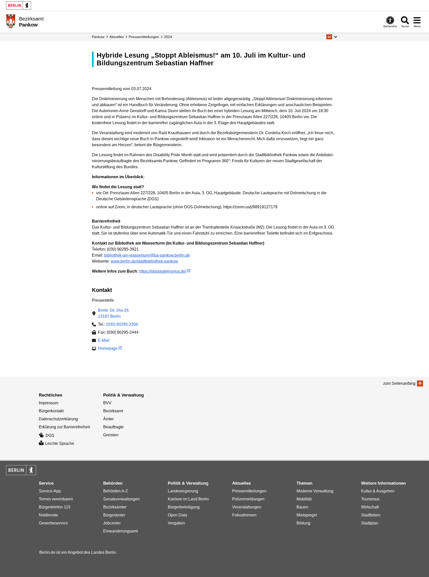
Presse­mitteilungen (144, 37)
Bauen (302, 507)
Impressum (48, 403)
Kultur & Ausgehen (377, 491)
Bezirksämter (114, 507)
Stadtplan (369, 523)
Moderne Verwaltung (315, 491)
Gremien (110, 435)
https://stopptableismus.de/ (162, 271)
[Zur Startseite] (10, 21)
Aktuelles (116, 37)
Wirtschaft (370, 507)
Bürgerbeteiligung (184, 507)
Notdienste (48, 515)
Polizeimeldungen (248, 499)
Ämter (108, 419)
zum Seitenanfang (399, 383)
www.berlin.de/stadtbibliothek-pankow (144, 261)
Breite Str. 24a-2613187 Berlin (113, 313)
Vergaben (176, 523)
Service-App (50, 491)
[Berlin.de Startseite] (18, 5)
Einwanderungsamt (120, 531)
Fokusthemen (244, 515)
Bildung (303, 523)
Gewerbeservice (53, 523)
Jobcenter (112, 523)
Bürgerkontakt (51, 411)
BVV (107, 403)
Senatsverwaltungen (121, 499)
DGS (50, 435)
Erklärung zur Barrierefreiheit (64, 427)
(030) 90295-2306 (122, 324)
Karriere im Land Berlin (188, 499)
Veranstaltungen (246, 507)
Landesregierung (183, 491)
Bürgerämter (114, 515)
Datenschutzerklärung (58, 419)
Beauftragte (113, 427)
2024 (168, 37)
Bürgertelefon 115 (54, 507)
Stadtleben (370, 515)
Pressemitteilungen (249, 491)
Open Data (177, 515)
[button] (331, 36)
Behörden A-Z (115, 491)
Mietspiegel (307, 515)
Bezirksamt (113, 411)
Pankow (98, 37)
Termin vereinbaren (56, 499)
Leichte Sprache (59, 443)
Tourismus (370, 499)
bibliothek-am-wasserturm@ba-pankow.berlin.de (147, 255)
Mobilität (304, 499)
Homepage (108, 348)
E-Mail (103, 340)
